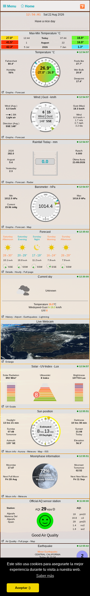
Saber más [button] (45, 576)
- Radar (29, 182)
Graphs (8, 92)
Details (8, 272)
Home (30, 6)
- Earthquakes (29, 317)
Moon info (10, 451)
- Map (28, 227)
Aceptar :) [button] (22, 588)
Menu (12, 6)
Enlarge (9, 361)
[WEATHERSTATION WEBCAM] (45, 341)
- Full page (27, 272)
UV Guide (10, 406)
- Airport (17, 317)
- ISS (45, 451)
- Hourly (17, 272)
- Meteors (31, 451)
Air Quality (10, 541)
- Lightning (43, 317)
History (8, 317)
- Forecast (19, 92)
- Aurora (21, 451)
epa (50, 509)
